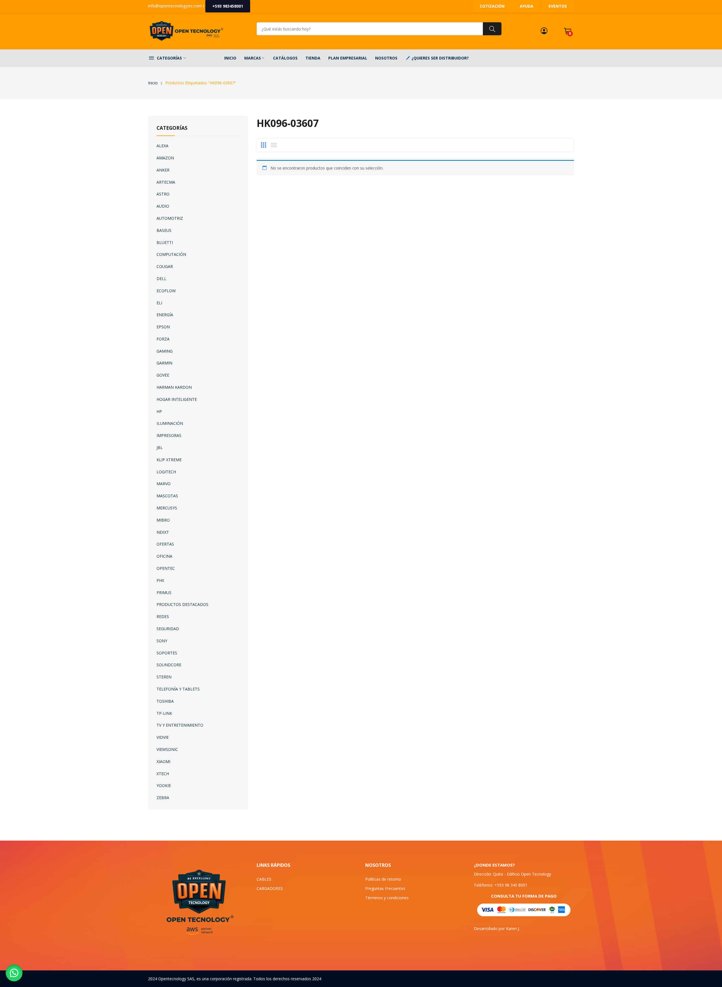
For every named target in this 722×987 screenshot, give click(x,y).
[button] (14, 972)
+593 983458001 (227, 6)
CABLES (264, 879)
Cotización (492, 6)
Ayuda (526, 6)
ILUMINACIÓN (170, 423)
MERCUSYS (167, 508)
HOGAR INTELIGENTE (177, 399)
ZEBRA (163, 797)
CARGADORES (270, 888)
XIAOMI (163, 761)
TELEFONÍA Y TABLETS (178, 689)
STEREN (164, 677)
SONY (162, 640)
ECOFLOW (166, 290)
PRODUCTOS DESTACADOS (182, 604)
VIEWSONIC (167, 749)
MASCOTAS (167, 495)
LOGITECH (166, 471)
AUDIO (163, 206)
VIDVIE (163, 737)
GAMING (165, 351)
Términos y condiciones (387, 897)
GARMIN (164, 363)
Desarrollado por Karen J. (497, 928)
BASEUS (164, 230)
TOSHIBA (165, 701)
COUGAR (165, 266)
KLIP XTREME (169, 459)
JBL (160, 447)
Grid (263, 145)
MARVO (164, 483)
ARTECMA (166, 182)
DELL (161, 278)
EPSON (163, 326)
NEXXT (163, 532)
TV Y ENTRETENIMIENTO (180, 725)
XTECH (163, 773)
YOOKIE (164, 785)
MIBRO (163, 520)
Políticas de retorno (383, 879)
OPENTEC (166, 568)
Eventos (558, 6)
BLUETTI (165, 242)
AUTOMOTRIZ (170, 218)
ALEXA (162, 145)
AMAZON (165, 158)
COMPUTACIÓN (171, 254)
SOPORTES (167, 653)
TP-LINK (164, 713)
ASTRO (163, 194)
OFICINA (164, 556)
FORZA (163, 339)
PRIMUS (164, 592)
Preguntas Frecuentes (385, 888)
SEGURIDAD (168, 628)
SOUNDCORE (169, 664)
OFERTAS (165, 544)
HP (159, 411)
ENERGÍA (165, 314)
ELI (159, 302)
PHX (160, 580)
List (273, 145)
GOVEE (163, 375)
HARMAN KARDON (174, 387)
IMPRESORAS (169, 435)
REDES (163, 616)
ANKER (163, 170)
